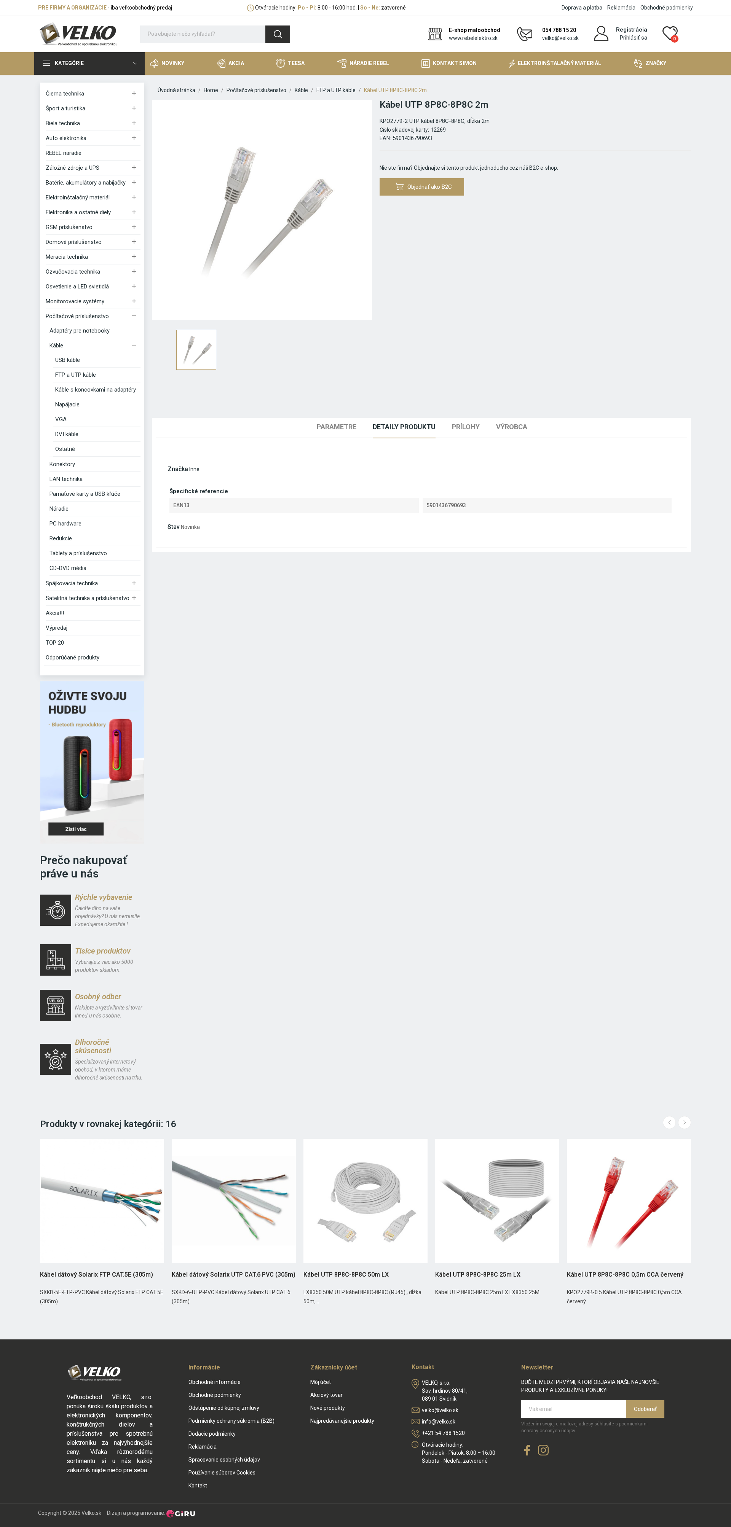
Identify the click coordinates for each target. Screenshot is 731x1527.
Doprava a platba (582, 8)
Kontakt (197, 1485)
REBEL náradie (63, 153)
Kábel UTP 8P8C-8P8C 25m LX (477, 1274)
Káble (56, 345)
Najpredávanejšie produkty (342, 1421)
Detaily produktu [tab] (404, 427)
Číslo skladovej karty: (404, 130)
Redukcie (60, 538)
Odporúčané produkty (72, 657)
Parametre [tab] (336, 427)
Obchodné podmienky (666, 8)
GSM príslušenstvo (69, 227)
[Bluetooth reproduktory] (92, 762)
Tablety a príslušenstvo (78, 553)
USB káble (67, 360)
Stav (174, 526)
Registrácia (631, 29)
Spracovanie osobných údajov (224, 1460)
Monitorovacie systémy (75, 301)
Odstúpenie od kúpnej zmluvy (223, 1408)
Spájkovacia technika (72, 583)
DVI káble (66, 434)
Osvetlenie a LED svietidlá (77, 286)
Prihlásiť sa (633, 37)
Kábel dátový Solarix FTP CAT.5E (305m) (96, 1274)
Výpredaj (56, 627)
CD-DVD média (67, 568)
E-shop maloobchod (474, 30)
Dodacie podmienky (212, 1434)
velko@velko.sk (560, 38)
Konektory (62, 464)
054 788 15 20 (559, 30)
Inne (194, 469)
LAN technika (66, 479)
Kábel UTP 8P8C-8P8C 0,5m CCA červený (625, 1274)
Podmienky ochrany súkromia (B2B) (231, 1421)
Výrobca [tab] (511, 427)
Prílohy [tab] (466, 427)
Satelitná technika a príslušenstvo (87, 598)
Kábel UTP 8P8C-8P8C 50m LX (346, 1274)
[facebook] (527, 1450)
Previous (669, 1122)
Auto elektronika (66, 138)
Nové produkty (327, 1408)
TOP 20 (55, 642)
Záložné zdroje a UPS (72, 167)
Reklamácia (621, 8)
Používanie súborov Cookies (221, 1473)
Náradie (59, 508)
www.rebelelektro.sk (473, 38)
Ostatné (65, 449)
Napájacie (67, 404)
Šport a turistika (65, 108)
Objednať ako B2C (429, 186)
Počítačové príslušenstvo (77, 316)
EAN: (385, 138)
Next (684, 1122)
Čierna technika (65, 93)
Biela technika (63, 123)
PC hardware (65, 523)
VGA (61, 419)
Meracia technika (67, 256)
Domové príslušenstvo (74, 242)
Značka (178, 469)
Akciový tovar (326, 1395)
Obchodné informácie (214, 1382)
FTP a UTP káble (75, 374)
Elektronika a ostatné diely (78, 212)
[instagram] (543, 1450)
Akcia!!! (55, 613)
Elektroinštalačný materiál (78, 197)
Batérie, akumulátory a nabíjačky (86, 182)
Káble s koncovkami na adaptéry (95, 389)
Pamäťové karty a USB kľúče (84, 493)
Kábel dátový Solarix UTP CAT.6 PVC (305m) (233, 1274)
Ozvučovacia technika (73, 271)
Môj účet (320, 1382)
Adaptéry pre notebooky (79, 330)
